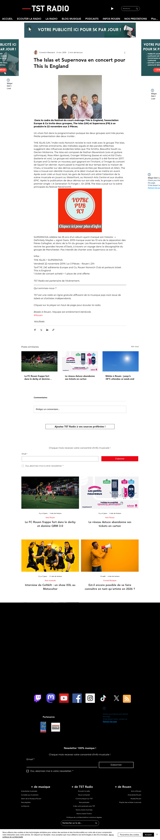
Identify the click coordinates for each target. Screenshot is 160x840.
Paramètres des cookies (129, 834)
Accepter (148, 834)
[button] (80, 437)
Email (38, 418)
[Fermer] (157, 834)
